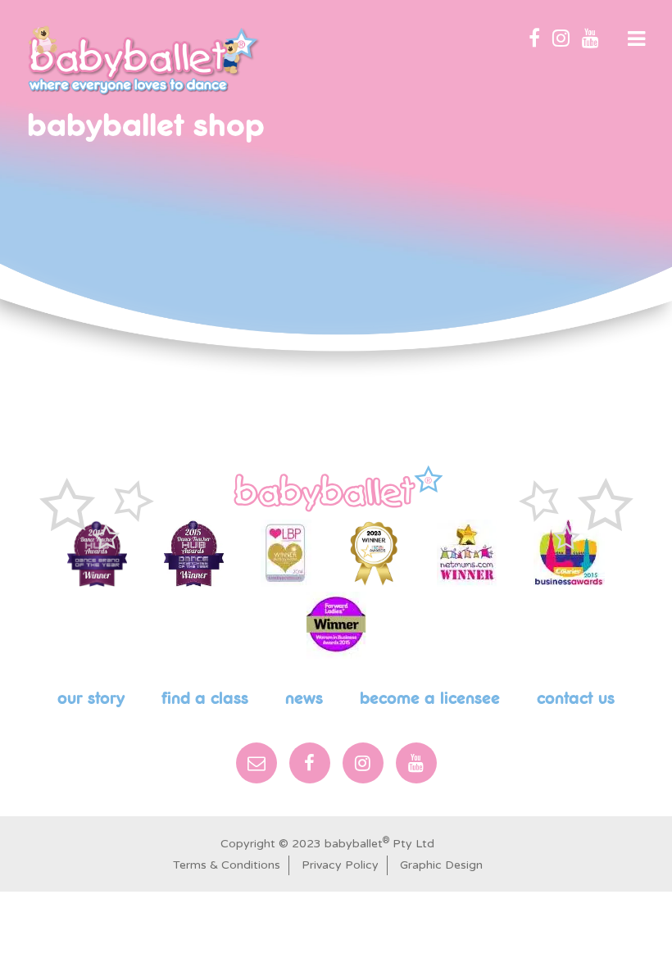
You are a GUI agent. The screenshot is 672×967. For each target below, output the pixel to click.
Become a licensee (430, 699)
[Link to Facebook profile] (534, 39)
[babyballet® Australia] (144, 60)
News (304, 699)
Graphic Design (441, 865)
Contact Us (576, 699)
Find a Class (204, 699)
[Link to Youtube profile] (590, 39)
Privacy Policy (340, 865)
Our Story (91, 699)
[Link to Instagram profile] (561, 39)
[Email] (256, 762)
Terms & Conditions (226, 865)
